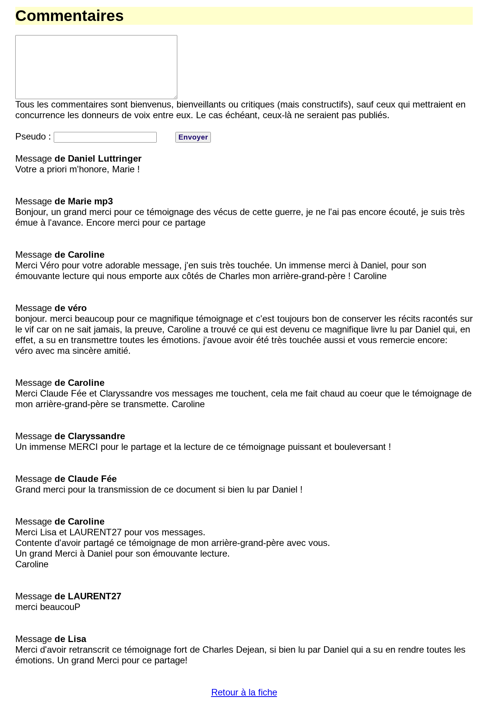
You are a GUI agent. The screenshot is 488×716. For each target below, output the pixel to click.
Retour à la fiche (244, 692)
